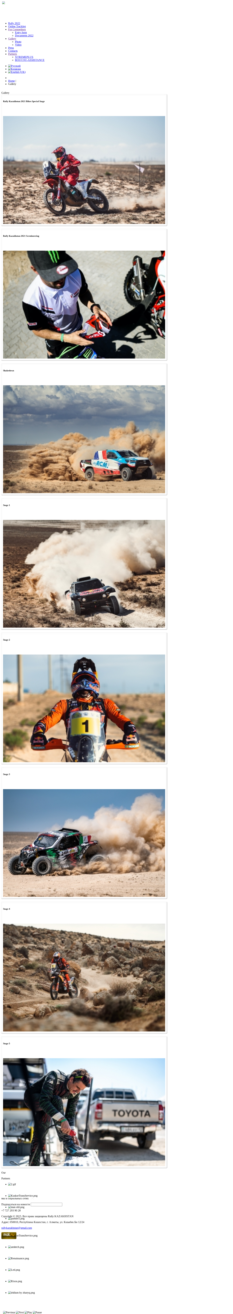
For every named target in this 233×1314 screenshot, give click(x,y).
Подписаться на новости (15, 1204)
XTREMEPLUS (24, 57)
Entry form (21, 32)
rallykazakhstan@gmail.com (16, 1227)
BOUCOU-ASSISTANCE (30, 60)
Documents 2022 (24, 35)
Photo (18, 41)
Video (18, 44)
